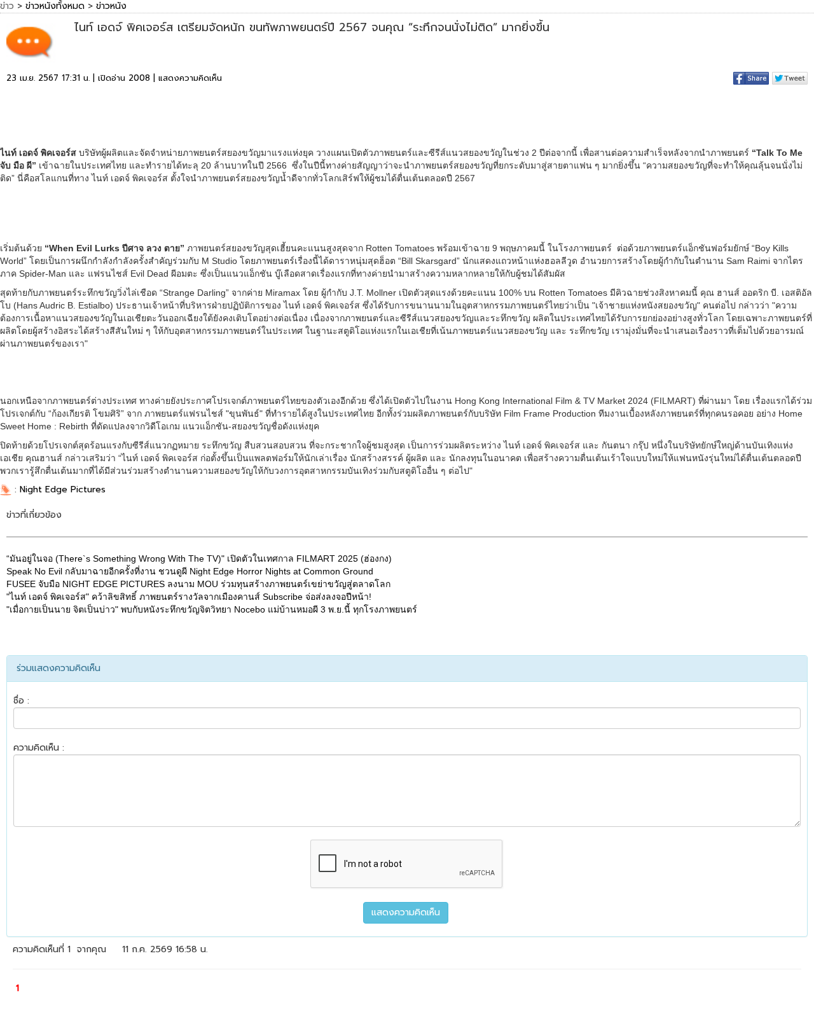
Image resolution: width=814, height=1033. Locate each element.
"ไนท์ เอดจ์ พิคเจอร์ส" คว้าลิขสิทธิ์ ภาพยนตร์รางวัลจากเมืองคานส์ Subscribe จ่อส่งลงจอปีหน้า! (188, 597)
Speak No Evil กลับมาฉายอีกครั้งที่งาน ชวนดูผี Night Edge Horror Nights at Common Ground (189, 571)
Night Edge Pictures (63, 489)
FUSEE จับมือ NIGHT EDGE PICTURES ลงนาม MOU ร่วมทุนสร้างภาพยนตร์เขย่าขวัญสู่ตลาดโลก (198, 584)
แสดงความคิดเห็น (190, 78)
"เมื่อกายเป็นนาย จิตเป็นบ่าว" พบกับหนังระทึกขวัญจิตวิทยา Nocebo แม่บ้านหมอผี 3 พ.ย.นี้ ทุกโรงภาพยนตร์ (211, 609)
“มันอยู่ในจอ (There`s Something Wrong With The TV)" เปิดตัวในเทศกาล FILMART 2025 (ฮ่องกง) (199, 558)
